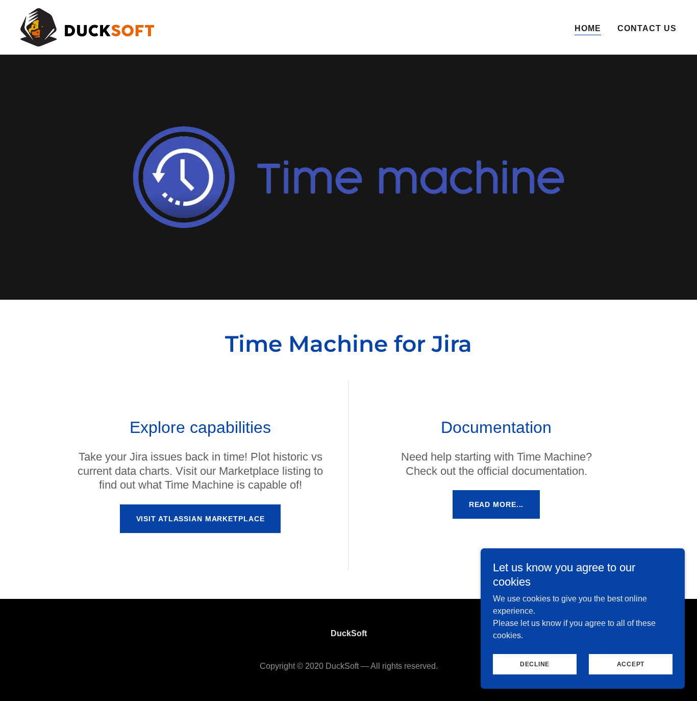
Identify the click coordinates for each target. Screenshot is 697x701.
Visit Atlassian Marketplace (200, 519)
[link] (87, 26)
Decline (535, 664)
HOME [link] (588, 28)
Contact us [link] (647, 28)
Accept (631, 664)
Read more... (496, 504)
